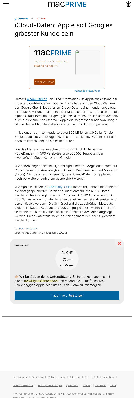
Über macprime (20, 377)
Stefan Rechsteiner (28, 228)
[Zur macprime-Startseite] (67, 4)
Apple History (72, 385)
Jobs (87, 377)
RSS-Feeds (74, 377)
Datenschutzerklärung (23, 385)
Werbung (52, 377)
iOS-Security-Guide (58, 187)
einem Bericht (37, 99)
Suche (113, 385)
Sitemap (87, 385)
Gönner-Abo (37, 377)
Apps (62, 377)
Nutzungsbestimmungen (50, 385)
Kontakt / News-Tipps (103, 377)
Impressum (100, 385)
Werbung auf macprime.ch (87, 90)
